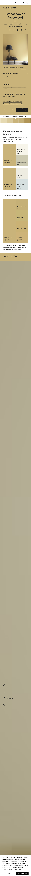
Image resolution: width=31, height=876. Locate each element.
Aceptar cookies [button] (22, 873)
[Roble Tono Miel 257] (21, 120)
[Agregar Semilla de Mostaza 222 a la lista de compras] (26, 234)
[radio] (4, 684)
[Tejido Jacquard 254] (4, 120)
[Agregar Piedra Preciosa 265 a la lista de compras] (26, 223)
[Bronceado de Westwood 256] (16, 120)
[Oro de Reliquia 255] (10, 120)
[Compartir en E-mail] (14, 30)
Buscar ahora (17, 249)
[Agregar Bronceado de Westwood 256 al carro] (9, 147)
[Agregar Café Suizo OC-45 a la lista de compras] (26, 170)
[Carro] (27, 3)
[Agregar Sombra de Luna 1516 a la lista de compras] (26, 158)
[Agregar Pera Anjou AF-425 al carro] (22, 212)
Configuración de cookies (15, 869)
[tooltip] (7, 77)
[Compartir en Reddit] (21, 30)
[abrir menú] (4, 3)
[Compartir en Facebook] (10, 30)
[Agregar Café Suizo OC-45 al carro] (22, 170)
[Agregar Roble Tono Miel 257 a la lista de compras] (26, 201)
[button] (23, 3)
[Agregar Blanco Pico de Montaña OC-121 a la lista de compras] (26, 147)
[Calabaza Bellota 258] (27, 120)
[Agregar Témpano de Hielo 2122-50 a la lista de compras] (26, 181)
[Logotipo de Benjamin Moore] (16, 3)
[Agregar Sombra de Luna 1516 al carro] (22, 158)
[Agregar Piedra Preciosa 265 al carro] (22, 223)
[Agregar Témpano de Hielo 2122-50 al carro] (22, 181)
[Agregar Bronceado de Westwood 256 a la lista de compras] (13, 147)
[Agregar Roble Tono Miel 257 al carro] (22, 201)
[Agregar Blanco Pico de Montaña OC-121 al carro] (22, 147)
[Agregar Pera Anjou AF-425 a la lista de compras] (26, 212)
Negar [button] (8, 873)
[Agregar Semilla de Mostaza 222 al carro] (22, 234)
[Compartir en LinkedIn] (18, 30)
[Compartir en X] (25, 30)
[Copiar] (6, 30)
